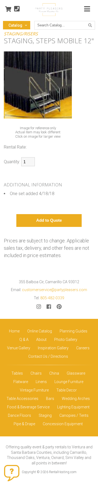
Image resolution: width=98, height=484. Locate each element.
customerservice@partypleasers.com (54, 290)
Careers (83, 348)
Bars (50, 398)
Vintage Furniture (34, 390)
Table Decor (66, 390)
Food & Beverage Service (28, 407)
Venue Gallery (18, 348)
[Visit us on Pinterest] (59, 307)
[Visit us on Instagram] (38, 307)
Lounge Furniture (68, 382)
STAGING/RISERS (21, 34)
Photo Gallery (65, 339)
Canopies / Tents (73, 415)
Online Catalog (39, 331)
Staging (45, 415)
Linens (41, 382)
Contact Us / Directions (48, 356)
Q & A (24, 339)
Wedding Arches (76, 398)
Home (14, 331)
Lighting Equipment (73, 407)
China (54, 373)
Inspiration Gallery (53, 348)
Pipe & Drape (24, 424)
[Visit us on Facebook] (49, 307)
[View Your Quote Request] (8, 9)
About (41, 339)
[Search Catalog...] (90, 25)
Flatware (20, 382)
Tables (17, 373)
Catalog (15, 25)
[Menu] (87, 9)
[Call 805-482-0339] (17, 9)
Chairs (36, 373)
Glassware (76, 373)
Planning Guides (73, 331)
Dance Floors (19, 415)
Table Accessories (22, 398)
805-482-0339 (52, 298)
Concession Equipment (63, 424)
